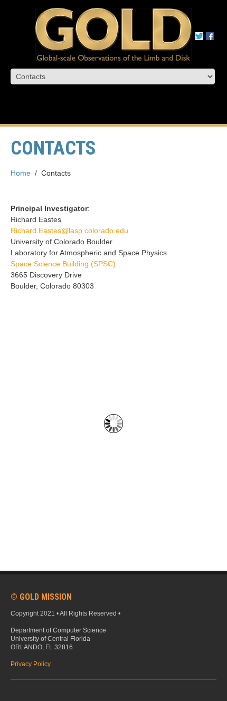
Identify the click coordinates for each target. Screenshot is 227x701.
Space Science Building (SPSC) (63, 264)
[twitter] (199, 35)
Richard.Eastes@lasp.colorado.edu (69, 230)
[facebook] (210, 35)
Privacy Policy (31, 664)
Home (21, 173)
